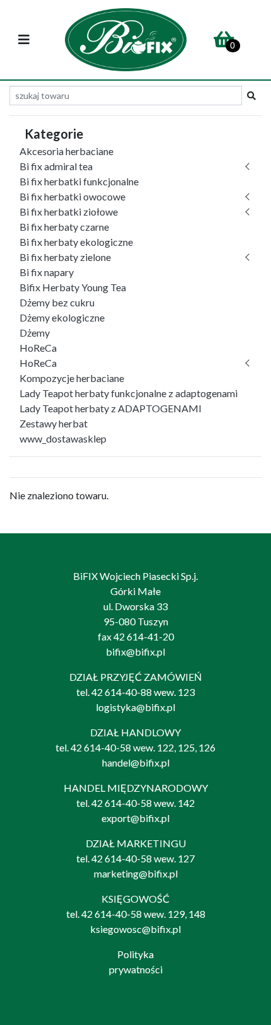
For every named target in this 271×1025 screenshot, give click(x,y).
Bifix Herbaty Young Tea (73, 287)
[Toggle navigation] (24, 40)
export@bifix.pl (135, 818)
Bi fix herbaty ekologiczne (76, 242)
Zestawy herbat (54, 423)
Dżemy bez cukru (57, 302)
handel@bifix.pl (136, 762)
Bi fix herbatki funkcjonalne (79, 181)
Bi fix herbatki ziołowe (69, 211)
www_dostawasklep (63, 438)
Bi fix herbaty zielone (65, 257)
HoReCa (38, 348)
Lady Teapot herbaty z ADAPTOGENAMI (111, 408)
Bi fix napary (47, 272)
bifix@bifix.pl (135, 651)
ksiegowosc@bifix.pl (135, 929)
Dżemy (35, 333)
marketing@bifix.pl (136, 873)
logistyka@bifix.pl (135, 707)
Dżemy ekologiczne (62, 317)
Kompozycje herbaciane (72, 378)
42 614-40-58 (101, 747)
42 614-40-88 (121, 692)
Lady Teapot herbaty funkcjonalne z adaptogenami (129, 393)
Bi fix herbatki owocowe (72, 196)
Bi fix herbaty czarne (64, 227)
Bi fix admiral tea (56, 166)
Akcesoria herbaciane (66, 151)
